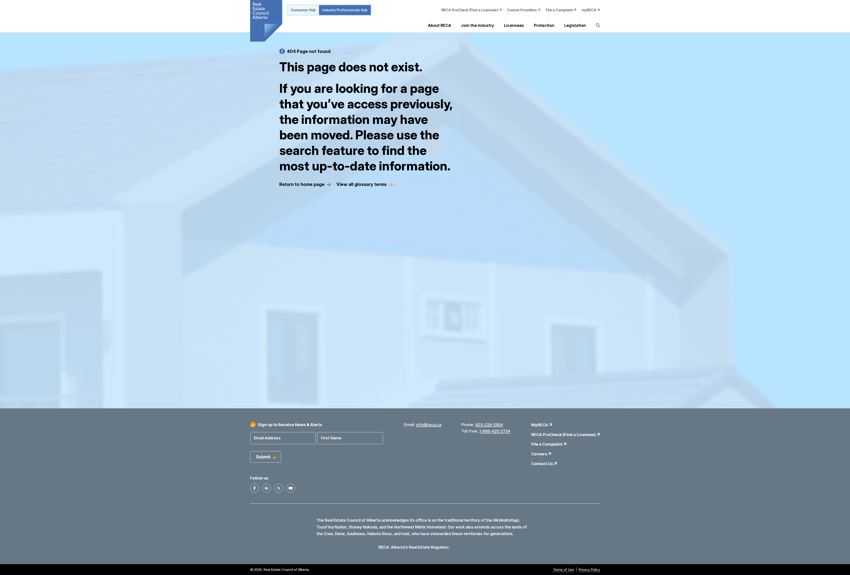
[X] (278, 488)
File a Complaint (560, 10)
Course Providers (522, 10)
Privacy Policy (589, 569)
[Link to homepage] (266, 21)
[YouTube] (290, 488)
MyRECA (540, 425)
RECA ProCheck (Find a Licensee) (470, 10)
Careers (539, 454)
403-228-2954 (489, 424)
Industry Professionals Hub (344, 10)
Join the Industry (477, 25)
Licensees (514, 25)
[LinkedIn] (266, 488)
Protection (544, 25)
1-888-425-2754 (494, 431)
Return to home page (302, 184)
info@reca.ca (428, 424)
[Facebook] (254, 488)
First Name (331, 438)
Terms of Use (563, 569)
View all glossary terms (361, 184)
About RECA (439, 25)
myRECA (589, 10)
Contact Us (542, 463)
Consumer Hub (303, 10)
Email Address (267, 438)
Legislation (575, 25)
